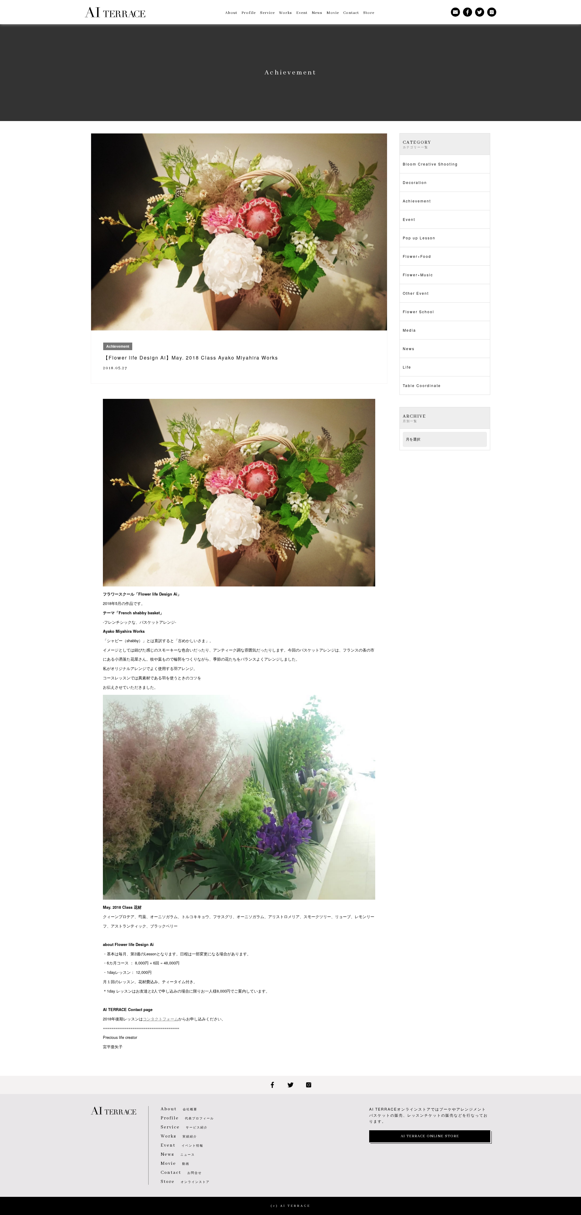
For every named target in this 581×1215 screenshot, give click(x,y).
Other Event (416, 293)
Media (409, 330)
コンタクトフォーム (160, 1019)
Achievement (417, 200)
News (409, 348)
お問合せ (181, 1173)
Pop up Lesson (419, 237)
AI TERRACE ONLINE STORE (430, 1136)
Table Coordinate (422, 385)
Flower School (418, 311)
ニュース (178, 1154)
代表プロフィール (187, 1118)
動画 (175, 1163)
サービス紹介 (184, 1127)
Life (407, 366)
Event (409, 219)
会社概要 (179, 1109)
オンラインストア (185, 1182)
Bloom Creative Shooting (430, 163)
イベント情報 (182, 1145)
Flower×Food (417, 256)
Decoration (415, 182)
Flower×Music (418, 274)
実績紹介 (179, 1136)
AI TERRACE (115, 12)
